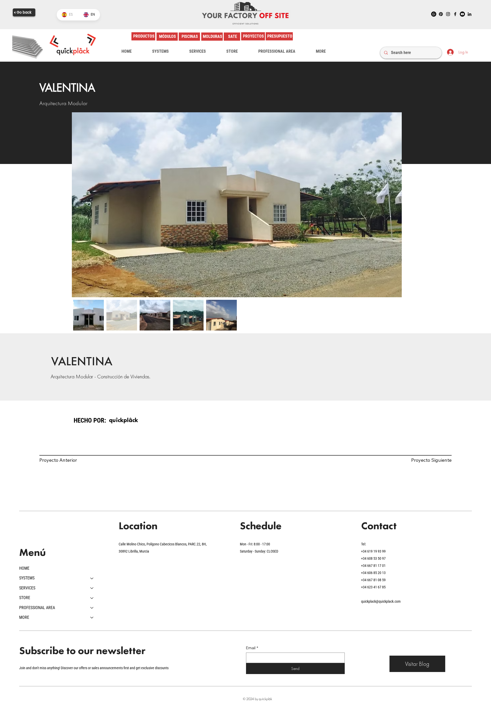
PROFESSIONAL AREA (37, 607)
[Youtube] (462, 14)
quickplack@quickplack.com (381, 601)
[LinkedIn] (469, 14)
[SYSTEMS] (92, 578)
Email (252, 647)
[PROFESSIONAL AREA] (92, 608)
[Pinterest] (440, 14)
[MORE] (92, 617)
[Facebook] (455, 14)
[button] (160, 51)
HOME (24, 568)
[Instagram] (448, 14)
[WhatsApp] (433, 14)
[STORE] (92, 598)
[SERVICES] (92, 588)
